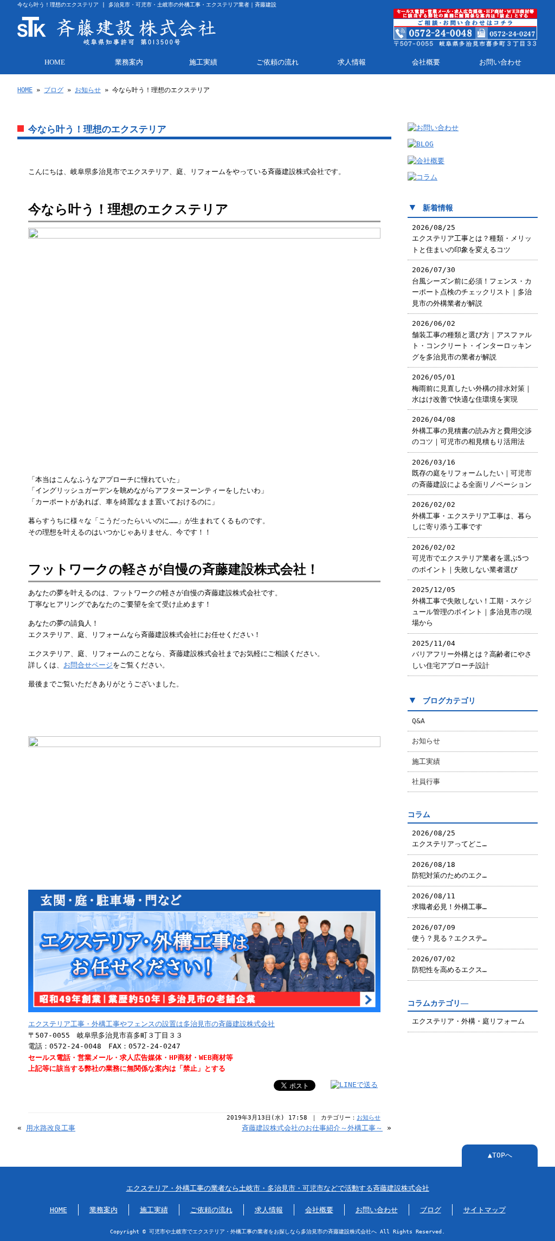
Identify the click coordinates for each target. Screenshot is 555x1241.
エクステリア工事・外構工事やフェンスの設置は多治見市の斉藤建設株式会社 (151, 1024)
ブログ (53, 90)
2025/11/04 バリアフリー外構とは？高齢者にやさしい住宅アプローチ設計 (472, 654)
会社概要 (426, 62)
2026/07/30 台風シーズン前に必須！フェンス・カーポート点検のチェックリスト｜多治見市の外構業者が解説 (472, 286)
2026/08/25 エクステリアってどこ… (449, 838)
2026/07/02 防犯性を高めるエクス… (449, 964)
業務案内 (129, 62)
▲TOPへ (500, 1155)
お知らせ (88, 90)
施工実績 (203, 62)
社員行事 (426, 781)
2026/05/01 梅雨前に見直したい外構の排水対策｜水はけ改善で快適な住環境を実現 (472, 388)
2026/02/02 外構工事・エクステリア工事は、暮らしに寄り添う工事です (472, 515)
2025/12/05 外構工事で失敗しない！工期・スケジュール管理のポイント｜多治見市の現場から (472, 606)
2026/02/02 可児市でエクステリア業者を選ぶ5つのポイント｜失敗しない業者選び (470, 558)
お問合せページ (88, 665)
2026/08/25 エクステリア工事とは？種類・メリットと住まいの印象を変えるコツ (472, 238)
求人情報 (352, 62)
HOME (54, 62)
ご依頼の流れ (277, 62)
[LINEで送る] (354, 1085)
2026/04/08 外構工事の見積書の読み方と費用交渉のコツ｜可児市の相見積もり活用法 (472, 430)
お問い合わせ (500, 62)
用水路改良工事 (50, 1128)
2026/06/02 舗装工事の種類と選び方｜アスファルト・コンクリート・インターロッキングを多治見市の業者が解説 (472, 340)
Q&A (418, 721)
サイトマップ (484, 1210)
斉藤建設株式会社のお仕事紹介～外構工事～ (312, 1128)
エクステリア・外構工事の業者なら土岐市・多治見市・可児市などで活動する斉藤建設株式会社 (277, 1188)
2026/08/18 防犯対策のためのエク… (449, 869)
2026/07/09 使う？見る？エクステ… (449, 932)
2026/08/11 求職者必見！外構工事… (449, 901)
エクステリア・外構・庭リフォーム (468, 1021)
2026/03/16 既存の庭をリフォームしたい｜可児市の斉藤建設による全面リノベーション (472, 473)
